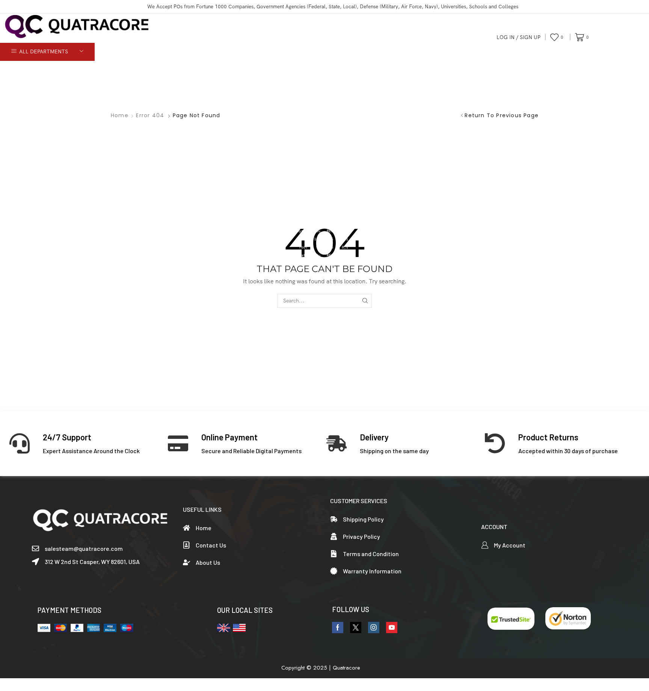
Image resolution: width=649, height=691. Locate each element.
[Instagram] (373, 627)
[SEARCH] (365, 301)
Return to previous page (502, 115)
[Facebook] (337, 627)
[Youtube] (391, 627)
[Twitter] (355, 627)
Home (119, 115)
